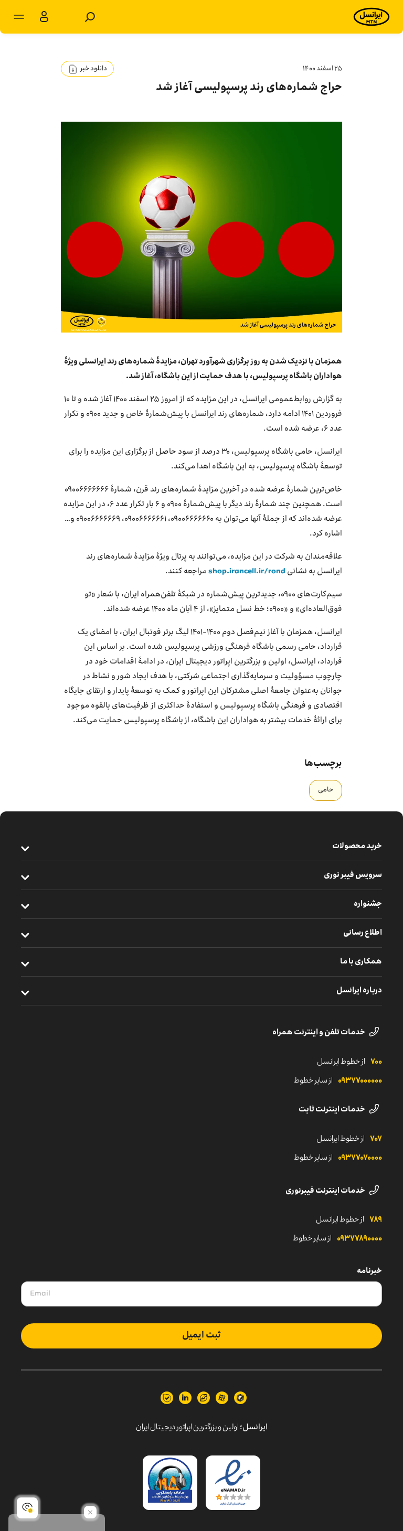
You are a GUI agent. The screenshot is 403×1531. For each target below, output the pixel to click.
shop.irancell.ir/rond (246, 571)
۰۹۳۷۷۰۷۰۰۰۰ (360, 1158)
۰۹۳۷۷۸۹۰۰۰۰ (359, 1239)
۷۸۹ (375, 1220)
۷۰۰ (376, 1062)
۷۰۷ (376, 1139)
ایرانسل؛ (254, 1427)
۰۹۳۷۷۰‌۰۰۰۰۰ (360, 1081)
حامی (325, 790)
